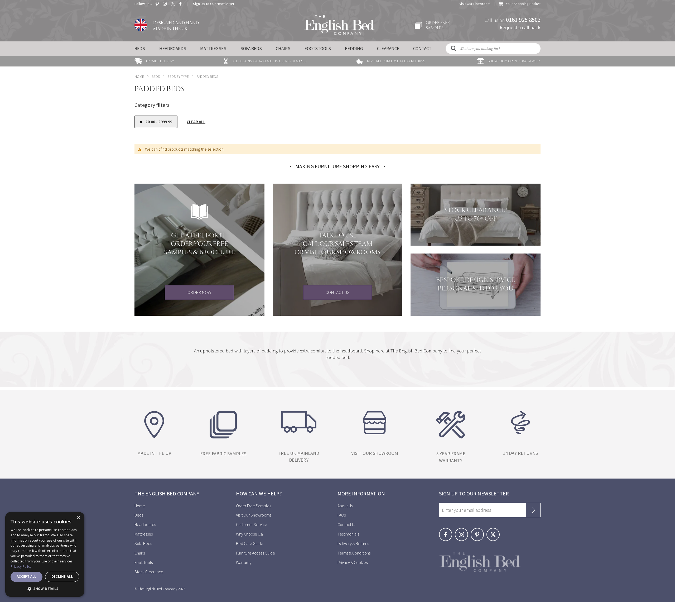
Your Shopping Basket (523, 3)
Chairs (283, 48)
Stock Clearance (148, 571)
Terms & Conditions (354, 553)
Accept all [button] (26, 576)
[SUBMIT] (533, 510)
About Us (345, 505)
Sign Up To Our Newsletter (213, 3)
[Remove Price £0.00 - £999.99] (141, 122)
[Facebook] (447, 530)
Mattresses (213, 48)
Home (139, 76)
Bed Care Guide (249, 543)
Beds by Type (178, 76)
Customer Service (251, 524)
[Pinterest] (478, 530)
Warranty (244, 562)
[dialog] (44, 554)
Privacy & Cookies (353, 562)
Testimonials (348, 534)
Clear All (196, 121)
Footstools (318, 48)
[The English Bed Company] (339, 25)
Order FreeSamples (438, 25)
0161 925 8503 (523, 19)
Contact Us (347, 524)
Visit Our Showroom (474, 3)
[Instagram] (463, 530)
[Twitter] (494, 530)
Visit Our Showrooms (253, 515)
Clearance (388, 48)
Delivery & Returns (353, 543)
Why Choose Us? (249, 534)
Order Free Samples (253, 505)
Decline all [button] (62, 576)
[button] (45, 588)
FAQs (342, 515)
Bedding (354, 48)
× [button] (78, 518)
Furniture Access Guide (255, 553)
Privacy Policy (21, 566)
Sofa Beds (251, 48)
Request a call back (520, 27)
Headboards (172, 48)
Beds (139, 48)
